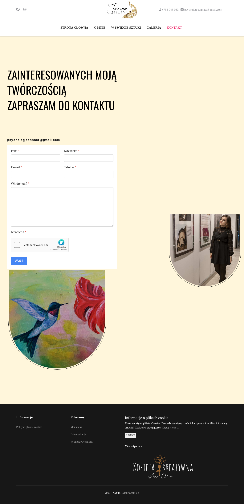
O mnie (99, 27)
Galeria (154, 27)
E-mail (16, 167)
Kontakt (174, 27)
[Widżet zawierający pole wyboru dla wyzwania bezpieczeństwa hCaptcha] (40, 245)
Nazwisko (71, 151)
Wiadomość (20, 183)
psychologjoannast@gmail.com (203, 9)
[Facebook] (18, 9)
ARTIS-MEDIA (131, 493)
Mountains (76, 427)
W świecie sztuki (126, 27)
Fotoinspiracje (78, 434)
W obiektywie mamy (82, 441)
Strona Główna (74, 27)
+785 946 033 (170, 9)
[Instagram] (24, 9)
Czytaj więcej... (170, 427)
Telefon (70, 167)
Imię (15, 151)
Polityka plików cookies (29, 427)
